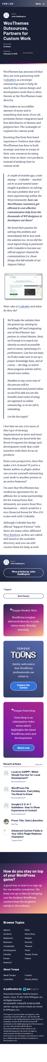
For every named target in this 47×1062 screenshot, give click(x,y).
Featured (7, 962)
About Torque (9, 975)
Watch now (23, 747)
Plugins (28, 938)
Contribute (8, 979)
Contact (28, 975)
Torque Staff (16, 840)
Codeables (9, 79)
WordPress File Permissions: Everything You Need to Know (25, 791)
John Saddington (18, 16)
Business (7, 942)
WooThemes (23, 596)
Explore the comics (23, 686)
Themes (28, 946)
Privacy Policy (31, 979)
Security (28, 942)
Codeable (24, 306)
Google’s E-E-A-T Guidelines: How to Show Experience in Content (25, 807)
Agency (6, 930)
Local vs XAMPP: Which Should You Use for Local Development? (25, 774)
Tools (27, 950)
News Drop (30, 934)
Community (8, 946)
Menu (38, 3)
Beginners (8, 938)
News (27, 930)
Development (9, 950)
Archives (7, 46)
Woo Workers (11, 534)
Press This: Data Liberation (27, 820)
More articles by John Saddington (23, 572)
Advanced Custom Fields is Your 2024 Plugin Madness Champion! (27, 833)
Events (6, 958)
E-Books (7, 954)
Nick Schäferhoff (18, 781)
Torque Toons (31, 954)
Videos (28, 958)
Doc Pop (14, 824)
